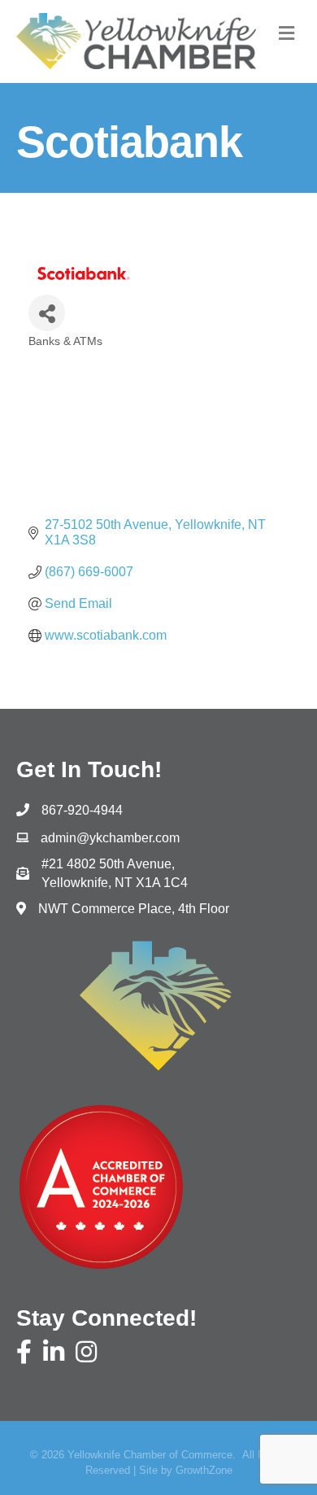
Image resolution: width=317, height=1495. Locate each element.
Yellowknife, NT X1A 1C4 (114, 873)
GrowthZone (204, 1470)
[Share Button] (46, 313)
